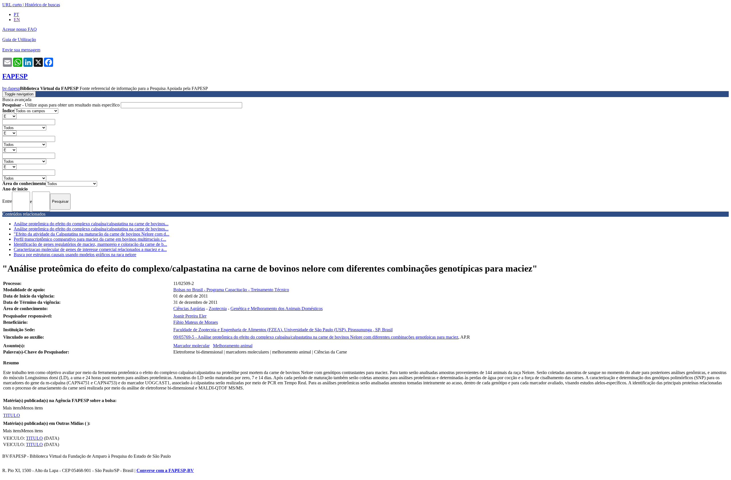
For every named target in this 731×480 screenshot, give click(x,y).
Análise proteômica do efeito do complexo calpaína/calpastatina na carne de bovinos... (91, 223)
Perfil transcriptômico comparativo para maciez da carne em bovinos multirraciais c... (90, 239)
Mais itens (12, 407)
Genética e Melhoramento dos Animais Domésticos (276, 308)
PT (16, 14)
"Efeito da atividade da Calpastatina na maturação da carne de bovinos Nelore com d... (91, 234)
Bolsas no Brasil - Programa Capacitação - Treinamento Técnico (231, 289)
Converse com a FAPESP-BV (165, 470)
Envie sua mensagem (21, 49)
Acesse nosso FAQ (19, 29)
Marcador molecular (191, 345)
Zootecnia (218, 308)
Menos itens (32, 407)
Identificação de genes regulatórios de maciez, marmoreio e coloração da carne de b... (90, 244)
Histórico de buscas (42, 4)
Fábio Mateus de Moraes (195, 322)
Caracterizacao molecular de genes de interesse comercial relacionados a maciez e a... (90, 249)
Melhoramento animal (232, 345)
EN (17, 19)
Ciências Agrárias (189, 308)
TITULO (11, 415)
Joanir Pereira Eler (189, 316)
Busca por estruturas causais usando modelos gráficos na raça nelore (75, 254)
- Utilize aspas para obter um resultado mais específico (61, 105)
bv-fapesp (11, 88)
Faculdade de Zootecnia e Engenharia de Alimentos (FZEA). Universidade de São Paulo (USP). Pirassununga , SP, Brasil (283, 329)
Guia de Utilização (19, 39)
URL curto (12, 4)
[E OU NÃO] (9, 116)
